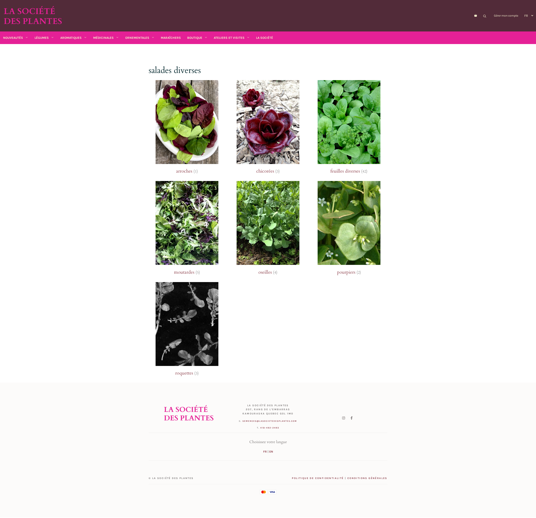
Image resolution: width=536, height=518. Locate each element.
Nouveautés (13, 38)
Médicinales (103, 38)
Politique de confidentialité (318, 478)
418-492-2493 (269, 428)
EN (271, 451)
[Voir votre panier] (475, 15)
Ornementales (137, 38)
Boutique (194, 38)
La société (264, 38)
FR (265, 451)
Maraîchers (171, 38)
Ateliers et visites (229, 38)
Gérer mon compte (506, 15)
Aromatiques (71, 38)
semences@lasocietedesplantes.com (269, 421)
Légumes (42, 38)
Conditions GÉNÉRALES (367, 478)
